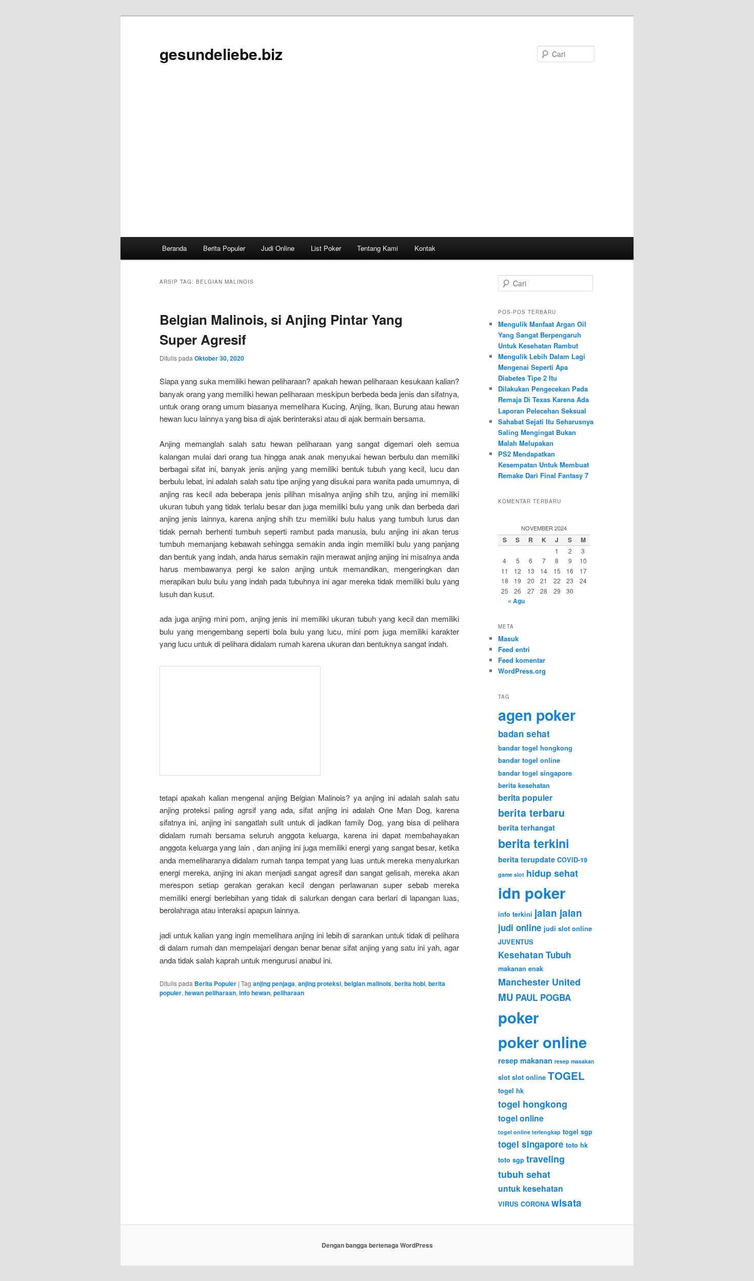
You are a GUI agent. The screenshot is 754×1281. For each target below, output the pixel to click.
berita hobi (409, 983)
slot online (529, 1077)
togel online (521, 1118)
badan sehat (524, 733)
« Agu (516, 600)
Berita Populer (224, 248)
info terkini (515, 914)
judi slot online (568, 928)
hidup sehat (552, 873)
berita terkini (533, 843)
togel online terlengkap (529, 1132)
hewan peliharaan (210, 992)
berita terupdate (526, 859)
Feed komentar (521, 660)
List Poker (326, 248)
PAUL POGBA (543, 997)
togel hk (511, 1090)
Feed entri (514, 649)
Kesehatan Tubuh (534, 955)
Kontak (424, 248)
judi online (520, 927)
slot (504, 1077)
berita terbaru (531, 812)
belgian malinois (367, 983)
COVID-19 (572, 859)
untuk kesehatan (530, 1188)
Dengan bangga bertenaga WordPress (377, 1245)
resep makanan (525, 1060)
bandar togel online (529, 760)
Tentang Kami (377, 248)
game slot (511, 874)
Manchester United (539, 982)
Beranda (174, 248)
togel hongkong (532, 1104)
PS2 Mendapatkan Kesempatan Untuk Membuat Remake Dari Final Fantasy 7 (543, 464)
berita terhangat (526, 827)
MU (505, 997)
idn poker (531, 892)
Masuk (508, 638)
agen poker (537, 714)
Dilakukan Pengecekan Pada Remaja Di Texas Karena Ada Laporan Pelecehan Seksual (543, 399)
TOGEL (566, 1075)
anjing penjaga (274, 983)
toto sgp (511, 1160)
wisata (566, 1203)
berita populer (525, 797)
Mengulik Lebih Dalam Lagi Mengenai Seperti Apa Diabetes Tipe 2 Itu (541, 367)
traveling (545, 1159)
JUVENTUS (515, 942)
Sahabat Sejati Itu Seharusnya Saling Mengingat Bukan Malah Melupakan (545, 432)
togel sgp (577, 1131)
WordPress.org (522, 671)
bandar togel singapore (535, 773)
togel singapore (531, 1144)
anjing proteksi (319, 983)
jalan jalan (558, 913)
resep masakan (574, 1061)
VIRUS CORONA (523, 1204)
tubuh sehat (524, 1174)
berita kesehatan (524, 785)
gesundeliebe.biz (221, 54)
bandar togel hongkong (535, 748)
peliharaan (288, 992)
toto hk (577, 1145)
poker (518, 1017)
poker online (542, 1042)
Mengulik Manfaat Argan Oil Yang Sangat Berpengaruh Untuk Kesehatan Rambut (542, 334)
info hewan (254, 992)
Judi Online (277, 248)
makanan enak (520, 968)
